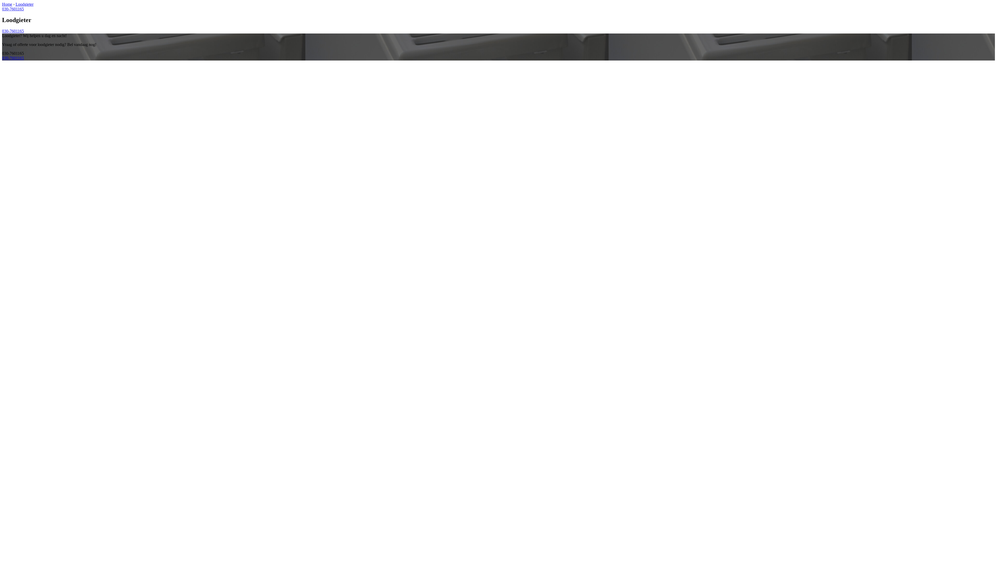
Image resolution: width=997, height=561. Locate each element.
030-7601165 (13, 9)
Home (7, 4)
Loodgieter (24, 4)
